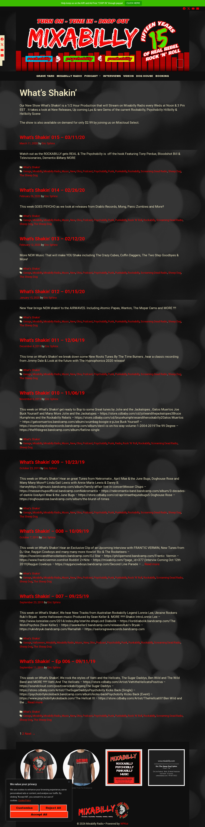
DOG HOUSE (144, 76)
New (72, 171)
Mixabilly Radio (69, 76)
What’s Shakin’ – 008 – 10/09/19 (54, 531)
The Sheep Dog (29, 175)
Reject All (53, 807)
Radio (118, 443)
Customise (24, 807)
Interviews (112, 76)
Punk (111, 171)
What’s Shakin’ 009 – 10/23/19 (52, 462)
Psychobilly (100, 171)
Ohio (79, 171)
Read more (152, 564)
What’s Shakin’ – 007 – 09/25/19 (54, 596)
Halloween (39, 642)
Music (65, 171)
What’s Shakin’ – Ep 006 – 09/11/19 (57, 661)
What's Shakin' (31, 167)
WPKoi (124, 823)
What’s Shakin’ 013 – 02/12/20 (52, 239)
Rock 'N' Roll (135, 220)
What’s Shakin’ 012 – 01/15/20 (52, 291)
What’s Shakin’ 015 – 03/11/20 (52, 137)
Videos (128, 76)
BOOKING (162, 76)
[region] (39, 800)
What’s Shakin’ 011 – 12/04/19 (52, 340)
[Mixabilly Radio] (102, 41)
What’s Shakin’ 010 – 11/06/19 (52, 393)
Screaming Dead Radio (154, 171)
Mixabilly (37, 171)
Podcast (91, 76)
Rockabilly (134, 171)
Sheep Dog (174, 171)
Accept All (39, 814)
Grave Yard (45, 76)
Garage (27, 171)
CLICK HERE (133, 3)
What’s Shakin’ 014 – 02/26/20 (52, 190)
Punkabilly (121, 171)
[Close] (69, 782)
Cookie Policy (24, 800)
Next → (30, 733)
